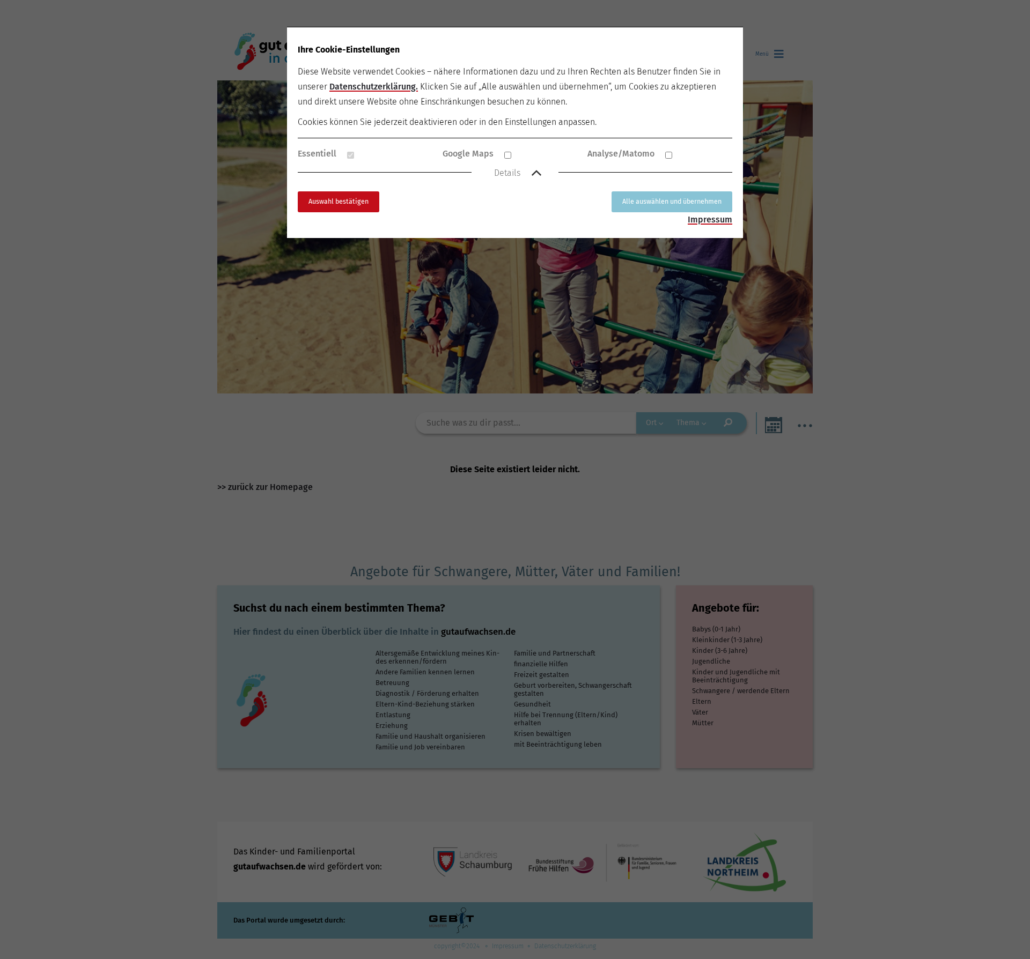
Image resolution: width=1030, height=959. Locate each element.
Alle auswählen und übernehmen (672, 201)
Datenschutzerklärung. (373, 86)
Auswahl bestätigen (338, 201)
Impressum (710, 219)
